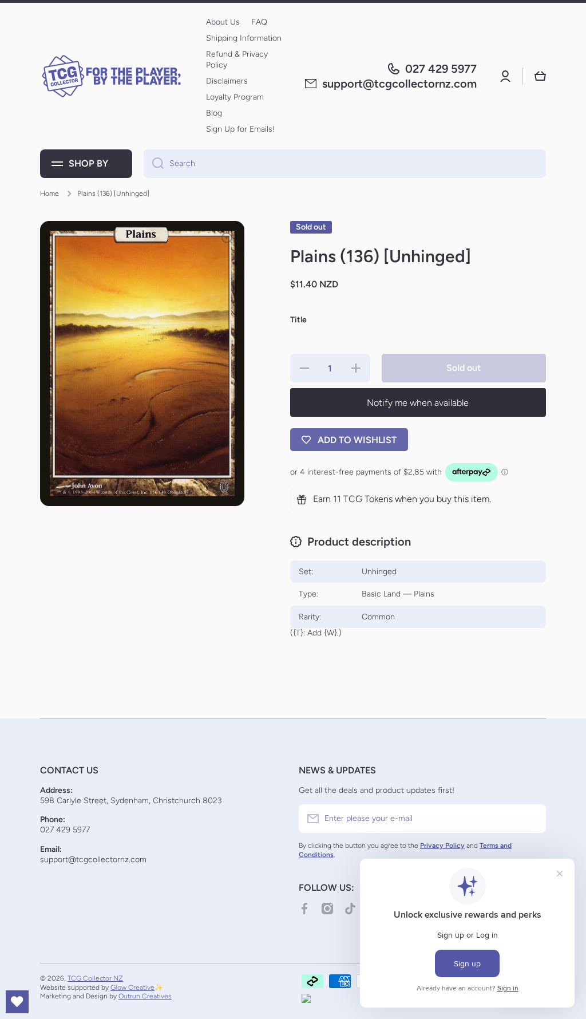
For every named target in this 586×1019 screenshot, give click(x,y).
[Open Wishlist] (17, 1001)
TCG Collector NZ (95, 978)
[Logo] (111, 76)
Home (49, 193)
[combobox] (345, 163)
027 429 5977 (441, 69)
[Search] (154, 163)
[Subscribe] (531, 818)
